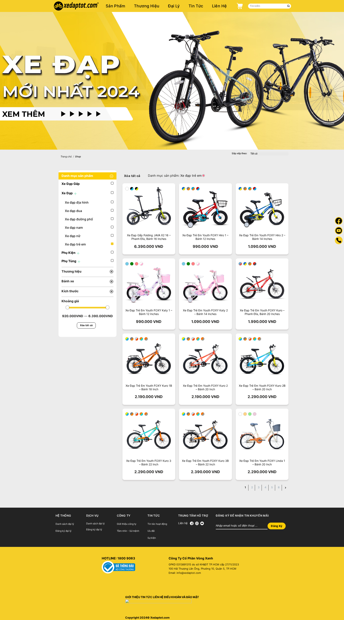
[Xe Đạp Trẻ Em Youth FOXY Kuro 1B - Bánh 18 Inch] (148, 359)
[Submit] (288, 6)
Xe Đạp (67, 193)
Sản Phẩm (115, 6)
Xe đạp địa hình (77, 202)
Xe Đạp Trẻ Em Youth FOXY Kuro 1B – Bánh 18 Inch (149, 387)
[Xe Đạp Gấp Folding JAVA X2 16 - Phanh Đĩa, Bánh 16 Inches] (148, 209)
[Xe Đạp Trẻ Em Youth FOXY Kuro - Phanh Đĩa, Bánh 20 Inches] (262, 284)
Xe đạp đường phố (79, 219)
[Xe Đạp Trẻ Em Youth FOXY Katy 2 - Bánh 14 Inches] (205, 284)
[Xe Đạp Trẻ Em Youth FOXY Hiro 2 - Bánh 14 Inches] (262, 209)
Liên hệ (219, 6)
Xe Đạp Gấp (71, 184)
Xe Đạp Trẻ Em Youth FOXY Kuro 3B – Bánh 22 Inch (205, 462)
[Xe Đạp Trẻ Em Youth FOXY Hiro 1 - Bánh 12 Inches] (205, 209)
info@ (180, 572)
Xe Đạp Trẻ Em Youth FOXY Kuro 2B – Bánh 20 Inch (262, 387)
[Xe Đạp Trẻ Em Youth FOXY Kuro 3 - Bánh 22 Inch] (148, 435)
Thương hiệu (146, 6)
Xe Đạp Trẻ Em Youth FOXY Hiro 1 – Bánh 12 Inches (205, 236)
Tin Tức (196, 6)
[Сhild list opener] (75, 193)
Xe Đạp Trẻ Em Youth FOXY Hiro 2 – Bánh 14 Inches (262, 236)
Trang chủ (66, 156)
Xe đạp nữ (72, 236)
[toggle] (111, 176)
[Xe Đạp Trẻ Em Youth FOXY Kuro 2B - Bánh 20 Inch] (262, 359)
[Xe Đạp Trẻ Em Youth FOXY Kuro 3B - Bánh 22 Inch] (205, 435)
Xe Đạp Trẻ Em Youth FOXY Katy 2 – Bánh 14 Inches (205, 312)
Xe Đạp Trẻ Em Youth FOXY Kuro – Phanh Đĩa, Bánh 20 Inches (262, 312)
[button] (127, 188)
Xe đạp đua (73, 211)
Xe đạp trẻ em (75, 244)
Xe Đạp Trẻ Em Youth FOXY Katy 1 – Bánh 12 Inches (148, 312)
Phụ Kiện (68, 253)
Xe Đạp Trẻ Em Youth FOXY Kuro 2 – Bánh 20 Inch (205, 387)
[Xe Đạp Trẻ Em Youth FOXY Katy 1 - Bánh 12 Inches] (148, 284)
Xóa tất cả (86, 325)
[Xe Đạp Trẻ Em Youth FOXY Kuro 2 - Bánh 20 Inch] (205, 359)
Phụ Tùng (69, 261)
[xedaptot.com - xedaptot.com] (82, 6)
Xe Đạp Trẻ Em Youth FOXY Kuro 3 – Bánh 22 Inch (148, 462)
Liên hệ (184, 523)
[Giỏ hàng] (239, 6)
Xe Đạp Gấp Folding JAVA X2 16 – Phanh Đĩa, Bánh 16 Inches (149, 236)
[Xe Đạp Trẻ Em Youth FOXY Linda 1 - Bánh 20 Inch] (262, 435)
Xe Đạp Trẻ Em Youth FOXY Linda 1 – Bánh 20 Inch (262, 462)
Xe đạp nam (74, 228)
